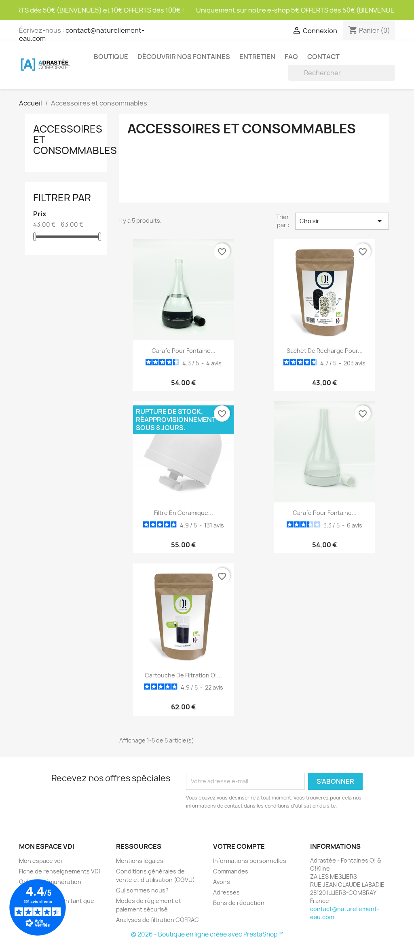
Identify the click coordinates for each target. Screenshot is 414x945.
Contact (323, 56)
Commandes (230, 871)
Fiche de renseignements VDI (59, 871)
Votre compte (239, 846)
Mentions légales (139, 861)
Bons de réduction (238, 903)
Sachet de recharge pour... (325, 350)
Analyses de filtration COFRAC (157, 920)
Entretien (257, 56)
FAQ (291, 56)
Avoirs (221, 882)
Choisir (342, 221)
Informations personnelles (249, 861)
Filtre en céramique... (183, 513)
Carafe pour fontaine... (183, 350)
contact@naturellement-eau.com (81, 34)
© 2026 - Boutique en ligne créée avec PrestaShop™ (207, 934)
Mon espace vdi (40, 861)
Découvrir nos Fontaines (183, 56)
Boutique (111, 56)
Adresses (226, 892)
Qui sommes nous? (142, 890)
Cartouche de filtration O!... (183, 675)
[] (391, 78)
